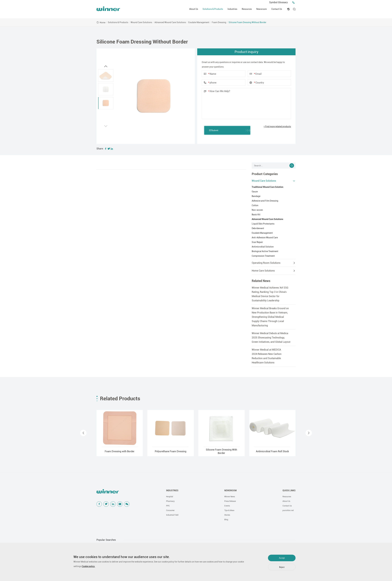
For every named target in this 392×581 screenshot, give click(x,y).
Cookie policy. (88, 566)
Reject (282, 567)
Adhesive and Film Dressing (265, 201)
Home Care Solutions (263, 270)
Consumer (170, 510)
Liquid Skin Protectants (263, 224)
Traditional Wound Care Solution (267, 187)
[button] (105, 126)
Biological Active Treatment (265, 251)
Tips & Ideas (229, 510)
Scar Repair (257, 242)
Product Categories (265, 174)
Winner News (229, 497)
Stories (227, 515)
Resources (247, 9)
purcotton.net (288, 510)
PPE (168, 506)
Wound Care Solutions (141, 22)
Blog (226, 520)
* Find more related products (277, 126)
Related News (261, 281)
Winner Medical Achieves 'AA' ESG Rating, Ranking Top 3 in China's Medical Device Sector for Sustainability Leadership (270, 294)
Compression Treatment (263, 256)
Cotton (255, 205)
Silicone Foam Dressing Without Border (247, 22)
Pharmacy (170, 501)
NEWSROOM (230, 490)
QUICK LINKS (289, 490)
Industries (232, 9)
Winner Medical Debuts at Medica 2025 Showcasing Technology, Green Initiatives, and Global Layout (271, 337)
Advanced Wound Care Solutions (170, 22)
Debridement (258, 228)
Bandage (256, 196)
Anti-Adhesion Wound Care (265, 237)
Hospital (169, 497)
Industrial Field (172, 515)
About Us (193, 9)
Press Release (230, 501)
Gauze (255, 191)
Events (227, 506)
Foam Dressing (219, 22)
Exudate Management (198, 22)
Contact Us (276, 9)
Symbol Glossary (278, 2)
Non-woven (257, 210)
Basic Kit (256, 214)
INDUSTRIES (172, 490)
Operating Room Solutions (266, 262)
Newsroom (261, 9)
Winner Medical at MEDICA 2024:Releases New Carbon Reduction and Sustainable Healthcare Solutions (266, 356)
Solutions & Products (213, 9)
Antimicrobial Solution (263, 246)
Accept (282, 558)
